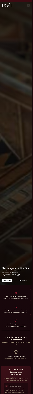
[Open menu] (28, 5)
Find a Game (7, 280)
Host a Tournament (20, 280)
